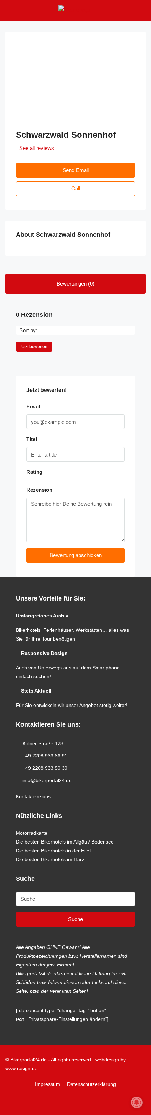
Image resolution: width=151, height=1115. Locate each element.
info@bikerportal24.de (47, 780)
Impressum (47, 1084)
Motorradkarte (31, 833)
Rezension (39, 490)
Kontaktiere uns (33, 796)
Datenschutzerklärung (91, 1084)
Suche (75, 919)
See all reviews (36, 148)
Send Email (76, 170)
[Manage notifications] (136, 1102)
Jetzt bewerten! (34, 346)
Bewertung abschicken (76, 555)
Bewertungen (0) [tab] (75, 284)
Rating (34, 472)
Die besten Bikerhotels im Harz (50, 859)
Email (33, 406)
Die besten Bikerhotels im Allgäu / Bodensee (65, 842)
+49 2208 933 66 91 (44, 756)
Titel (31, 439)
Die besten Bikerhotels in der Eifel (53, 850)
